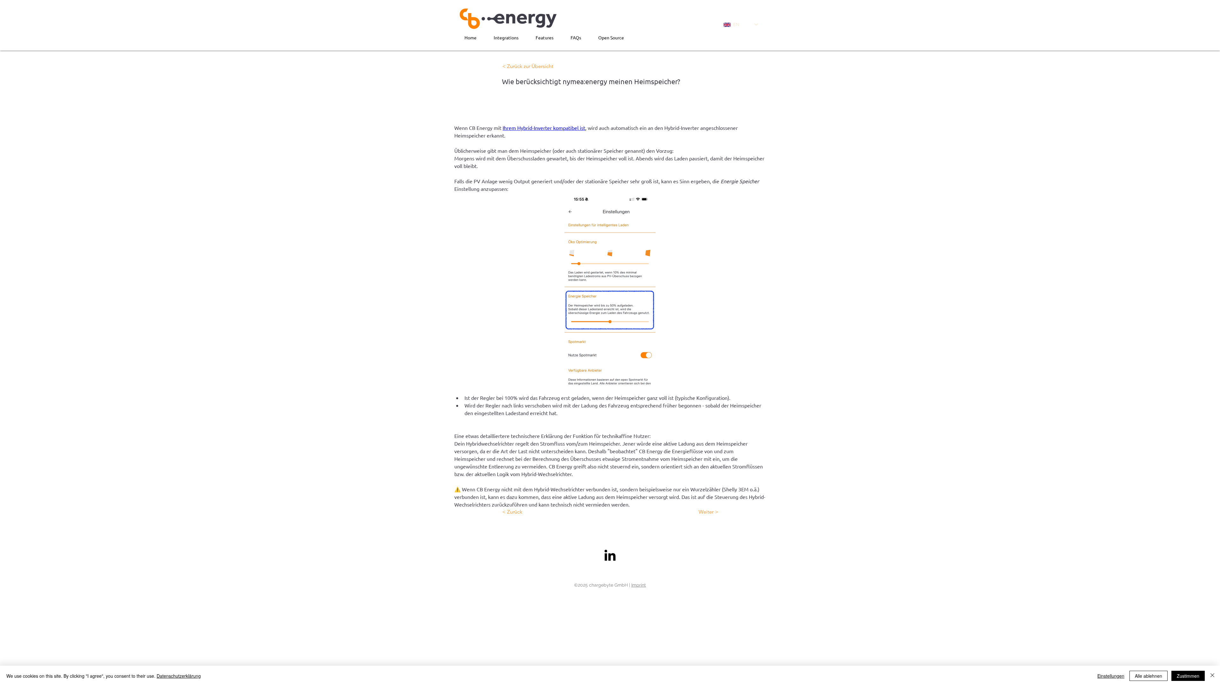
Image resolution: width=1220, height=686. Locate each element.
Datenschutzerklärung (179, 676)
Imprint (638, 585)
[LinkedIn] (610, 555)
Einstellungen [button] (1110, 676)
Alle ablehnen (1148, 676)
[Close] (1212, 676)
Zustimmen (1188, 676)
